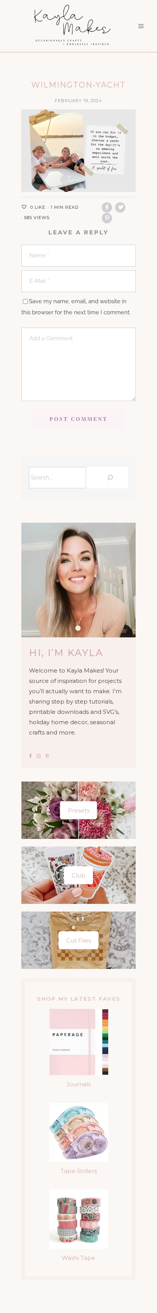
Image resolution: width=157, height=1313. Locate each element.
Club (78, 875)
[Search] (109, 477)
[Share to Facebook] (107, 207)
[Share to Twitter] (120, 207)
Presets (79, 810)
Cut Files (78, 940)
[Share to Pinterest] (107, 218)
